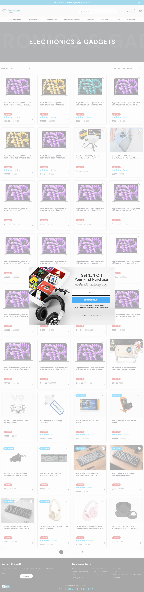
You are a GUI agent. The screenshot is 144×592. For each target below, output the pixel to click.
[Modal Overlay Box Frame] (72, 296)
